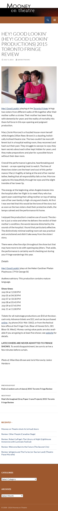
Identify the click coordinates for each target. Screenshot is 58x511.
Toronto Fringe (40, 108)
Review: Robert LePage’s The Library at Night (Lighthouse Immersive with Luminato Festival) (26, 440)
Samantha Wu (23, 60)
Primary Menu (54, 20)
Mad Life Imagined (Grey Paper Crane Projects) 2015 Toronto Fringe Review (28, 399)
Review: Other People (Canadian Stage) (18, 434)
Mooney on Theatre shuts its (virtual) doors (20, 429)
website (49, 332)
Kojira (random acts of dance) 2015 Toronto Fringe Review (26, 387)
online (4, 322)
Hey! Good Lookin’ (10, 108)
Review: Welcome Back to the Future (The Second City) (25, 447)
